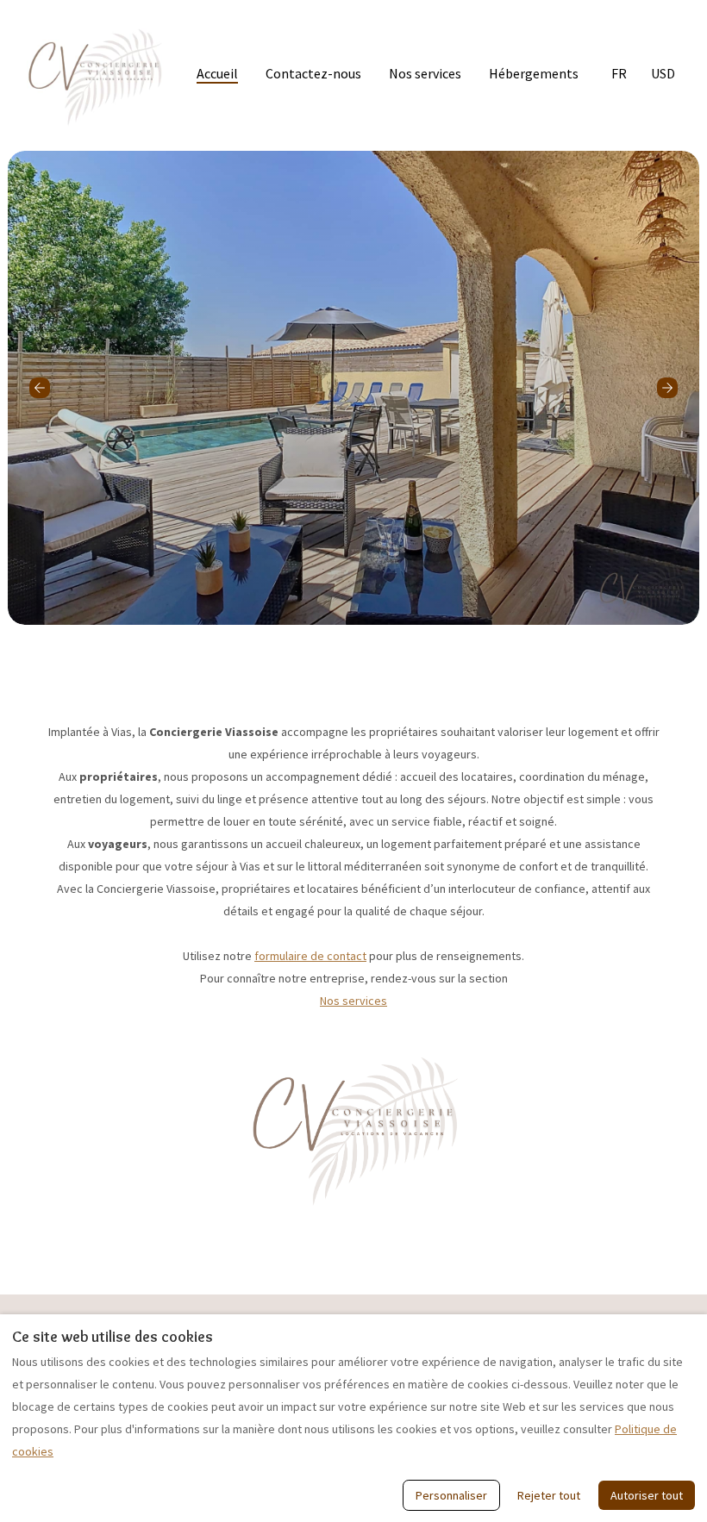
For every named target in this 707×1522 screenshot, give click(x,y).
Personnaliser (451, 1495)
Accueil (217, 73)
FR (619, 73)
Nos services (425, 73)
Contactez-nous (313, 73)
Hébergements (534, 73)
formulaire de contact (310, 956)
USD (663, 73)
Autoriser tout (646, 1495)
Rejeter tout (548, 1495)
